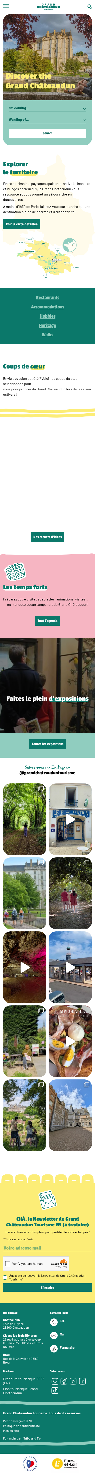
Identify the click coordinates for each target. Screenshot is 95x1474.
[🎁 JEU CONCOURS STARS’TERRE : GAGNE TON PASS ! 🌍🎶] (70, 1115)
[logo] (48, 7)
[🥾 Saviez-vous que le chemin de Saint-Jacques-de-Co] (24, 893)
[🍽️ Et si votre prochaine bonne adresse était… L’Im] (70, 1041)
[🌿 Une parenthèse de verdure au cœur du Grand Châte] (70, 893)
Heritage (47, 325)
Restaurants (47, 297)
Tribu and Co (32, 1438)
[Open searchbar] (89, 6)
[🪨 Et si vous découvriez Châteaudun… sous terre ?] (24, 967)
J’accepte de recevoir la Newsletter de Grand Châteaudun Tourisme (47, 1277)
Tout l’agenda (47, 621)
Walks (47, 335)
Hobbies (47, 316)
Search (47, 133)
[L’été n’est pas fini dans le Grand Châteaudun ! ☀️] (24, 1041)
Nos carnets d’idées (47, 537)
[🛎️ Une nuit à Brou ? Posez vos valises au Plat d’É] (70, 967)
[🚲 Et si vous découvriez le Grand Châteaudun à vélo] (24, 1115)
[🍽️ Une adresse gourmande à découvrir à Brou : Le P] (70, 819)
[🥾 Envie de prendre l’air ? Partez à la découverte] (24, 819)
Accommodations (47, 307)
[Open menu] (6, 7)
